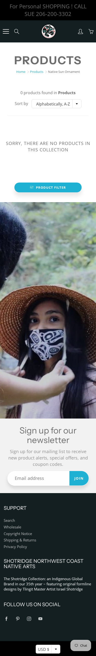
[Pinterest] (17, 619)
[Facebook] (6, 619)
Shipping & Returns (20, 540)
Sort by (21, 103)
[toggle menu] (5, 31)
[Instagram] (29, 619)
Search (9, 520)
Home (20, 71)
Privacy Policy (15, 546)
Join (79, 478)
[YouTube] (40, 619)
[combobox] (56, 103)
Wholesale (12, 527)
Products (36, 71)
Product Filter (51, 187)
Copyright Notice (18, 533)
